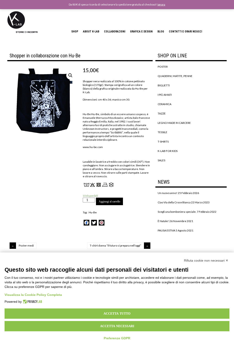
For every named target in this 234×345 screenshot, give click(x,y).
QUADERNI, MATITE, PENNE (175, 76)
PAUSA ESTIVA (166, 230)
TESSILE (162, 132)
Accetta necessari (117, 326)
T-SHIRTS (163, 141)
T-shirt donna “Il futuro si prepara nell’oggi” (115, 245)
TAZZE (162, 113)
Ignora (161, 4)
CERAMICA (164, 104)
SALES (161, 160)
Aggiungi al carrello (109, 201)
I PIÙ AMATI (165, 94)
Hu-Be (93, 212)
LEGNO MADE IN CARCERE (174, 123)
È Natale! (163, 221)
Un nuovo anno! (167, 193)
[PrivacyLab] (32, 301)
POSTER (163, 66)
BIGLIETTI (164, 85)
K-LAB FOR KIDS (168, 151)
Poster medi (26, 245)
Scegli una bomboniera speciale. (177, 211)
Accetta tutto (117, 313)
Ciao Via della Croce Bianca (174, 202)
